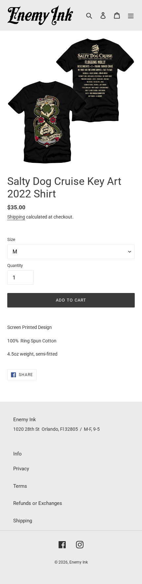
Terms (20, 486)
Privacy (21, 469)
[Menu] (131, 15)
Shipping (16, 216)
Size (11, 239)
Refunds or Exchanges (37, 503)
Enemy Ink (78, 562)
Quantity (15, 265)
